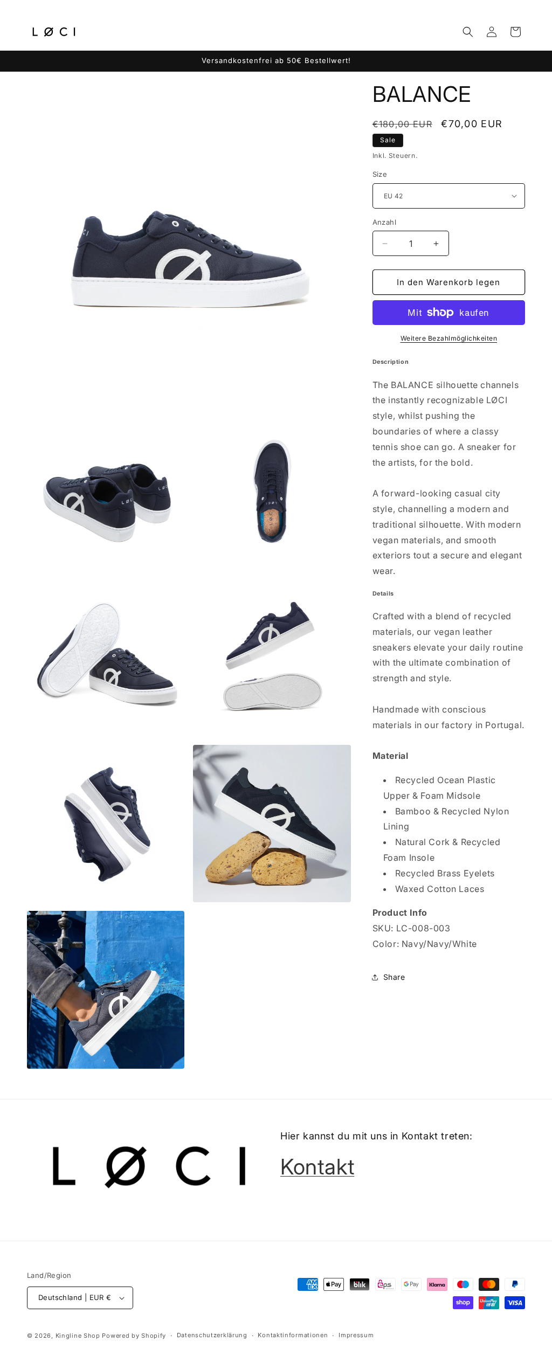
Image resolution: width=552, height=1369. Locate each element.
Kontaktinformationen (293, 1335)
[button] (468, 32)
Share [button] (394, 976)
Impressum (356, 1335)
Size (380, 174)
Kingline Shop (78, 1335)
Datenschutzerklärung (212, 1335)
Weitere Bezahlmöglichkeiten (449, 338)
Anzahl (384, 222)
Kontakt (317, 1166)
